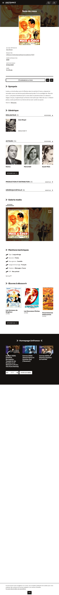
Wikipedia (13, 102)
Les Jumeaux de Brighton (11, 311)
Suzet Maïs (46, 167)
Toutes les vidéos (26, 372)
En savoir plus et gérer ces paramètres (16, 589)
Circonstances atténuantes (47, 313)
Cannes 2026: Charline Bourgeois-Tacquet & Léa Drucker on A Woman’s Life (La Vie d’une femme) (12, 361)
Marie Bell (27, 167)
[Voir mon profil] (54, 2)
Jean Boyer (9, 49)
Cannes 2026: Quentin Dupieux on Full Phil (45, 357)
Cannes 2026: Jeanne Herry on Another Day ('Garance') (28, 358)
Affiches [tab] (9, 204)
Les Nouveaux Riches (32, 311)
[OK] (29, 592)
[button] (49, 211)
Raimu (8, 167)
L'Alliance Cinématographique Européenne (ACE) (20, 55)
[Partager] (47, 80)
